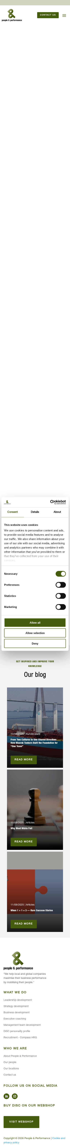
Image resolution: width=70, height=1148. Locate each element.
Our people (10, 1062)
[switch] (61, 585)
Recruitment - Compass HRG (20, 1037)
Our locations (11, 1069)
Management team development (22, 1025)
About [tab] (57, 512)
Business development (16, 1013)
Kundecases (33, 734)
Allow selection (35, 632)
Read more (24, 759)
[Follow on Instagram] (15, 1096)
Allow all (35, 622)
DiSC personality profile (17, 1031)
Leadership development (18, 1000)
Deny (35, 643)
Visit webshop (21, 1122)
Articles (30, 823)
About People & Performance (20, 1056)
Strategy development (16, 1006)
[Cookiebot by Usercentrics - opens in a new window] (50, 502)
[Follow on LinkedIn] (6, 1096)
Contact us (48, 15)
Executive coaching (15, 1019)
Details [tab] (35, 512)
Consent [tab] (12, 512)
